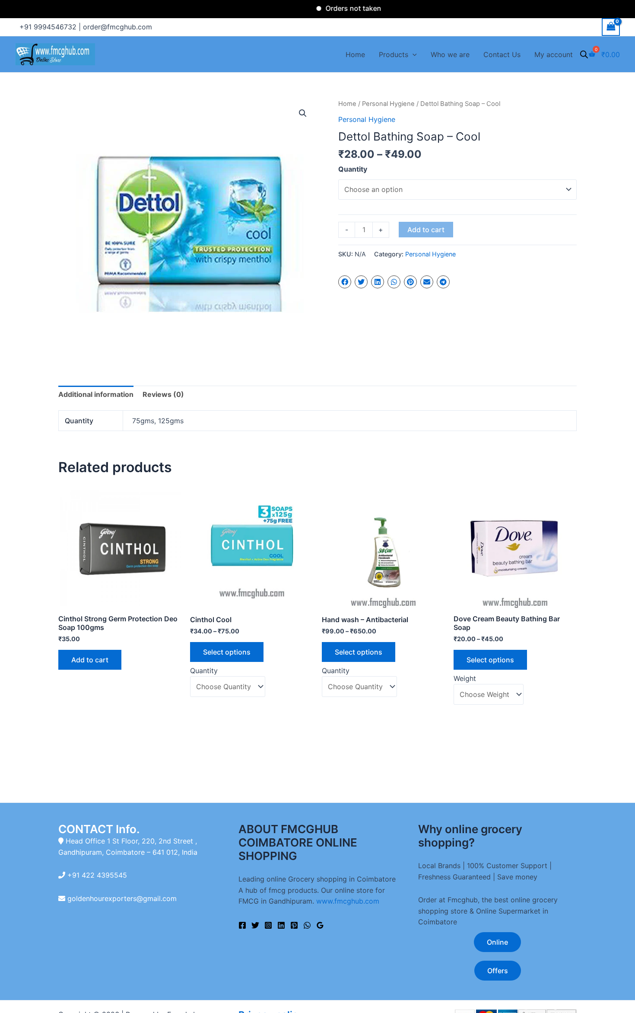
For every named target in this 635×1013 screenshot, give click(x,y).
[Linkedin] (281, 925)
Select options (227, 652)
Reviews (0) (163, 394)
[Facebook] (242, 925)
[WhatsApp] (307, 925)
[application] (412, 54)
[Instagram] (268, 925)
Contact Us (502, 54)
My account (553, 54)
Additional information (95, 394)
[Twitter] (255, 925)
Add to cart (425, 229)
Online (497, 942)
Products (393, 54)
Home (355, 54)
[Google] (320, 925)
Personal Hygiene (388, 104)
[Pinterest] (294, 925)
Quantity (352, 169)
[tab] (95, 395)
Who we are (450, 54)
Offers (497, 970)
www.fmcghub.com (347, 901)
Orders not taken (334, 8)
